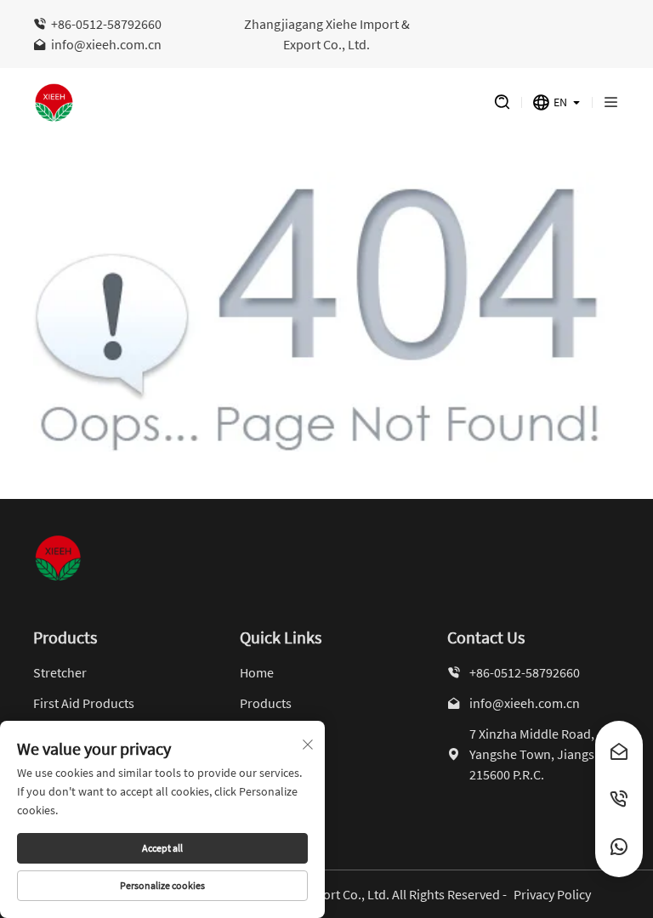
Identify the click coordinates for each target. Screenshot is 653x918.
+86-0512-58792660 (106, 23)
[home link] (246, 103)
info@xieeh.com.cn (106, 44)
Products (266, 702)
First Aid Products (83, 702)
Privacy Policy (552, 894)
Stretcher (60, 672)
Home (257, 672)
